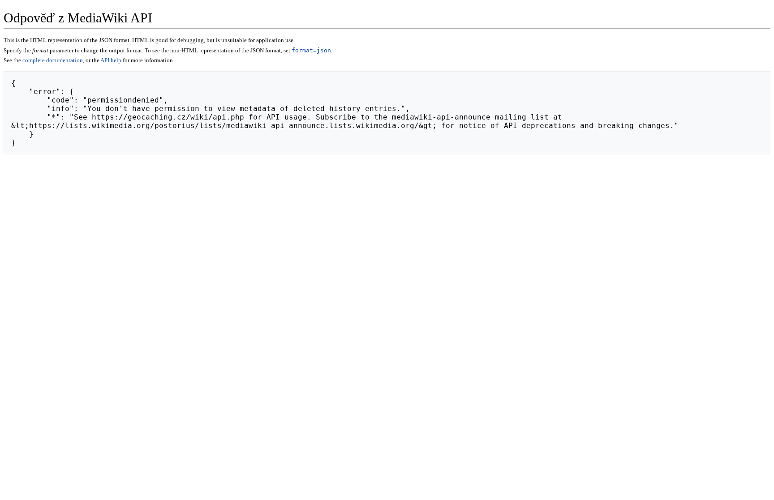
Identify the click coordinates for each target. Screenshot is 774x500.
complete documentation (52, 60)
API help (110, 60)
